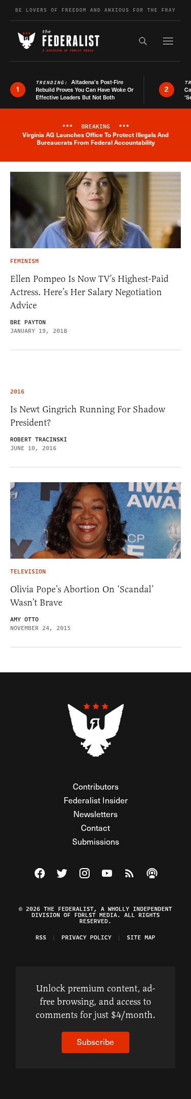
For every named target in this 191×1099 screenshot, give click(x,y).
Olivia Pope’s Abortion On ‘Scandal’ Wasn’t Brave (82, 596)
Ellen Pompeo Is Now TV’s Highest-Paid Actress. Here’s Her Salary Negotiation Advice (89, 292)
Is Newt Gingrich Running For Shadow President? (87, 416)
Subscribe (95, 1041)
